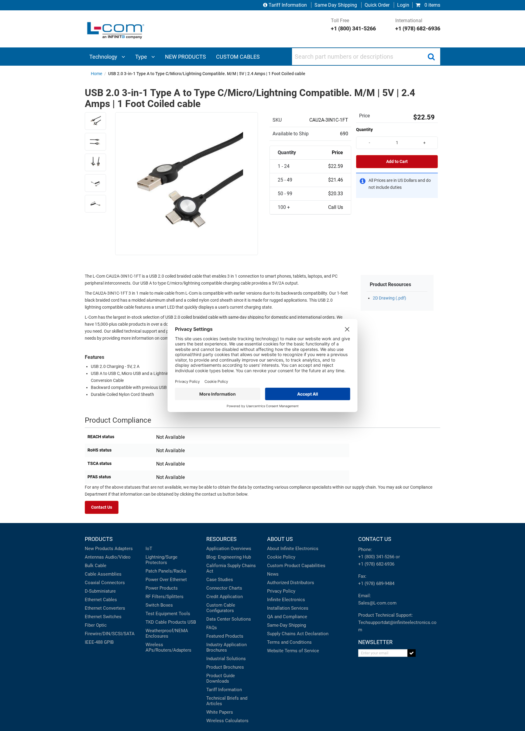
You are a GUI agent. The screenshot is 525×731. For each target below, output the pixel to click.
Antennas (94, 557)
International (417, 25)
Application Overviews (228, 548)
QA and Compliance (287, 616)
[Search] (431, 56)
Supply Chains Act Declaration (297, 633)
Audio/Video (118, 557)
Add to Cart (397, 161)
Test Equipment (161, 613)
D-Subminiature (100, 591)
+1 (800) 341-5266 (376, 557)
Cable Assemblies (103, 574)
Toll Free (353, 25)
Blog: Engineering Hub (228, 557)
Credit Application (224, 596)
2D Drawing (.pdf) (389, 298)
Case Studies (219, 579)
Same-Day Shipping (286, 625)
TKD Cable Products (166, 622)
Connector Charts (224, 588)
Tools (184, 613)
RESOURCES (221, 539)
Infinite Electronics (286, 599)
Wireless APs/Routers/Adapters (168, 647)
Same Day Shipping (335, 5)
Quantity (364, 129)
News (273, 574)
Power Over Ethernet (166, 579)
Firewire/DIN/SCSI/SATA (110, 633)
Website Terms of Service (293, 650)
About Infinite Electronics (292, 548)
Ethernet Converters (105, 608)
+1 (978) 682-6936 (376, 564)
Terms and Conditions (289, 642)
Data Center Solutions (228, 619)
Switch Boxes (159, 605)
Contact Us (101, 507)
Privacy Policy (281, 591)
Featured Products (224, 636)
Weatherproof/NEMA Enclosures (167, 633)
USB (191, 622)
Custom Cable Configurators (220, 607)
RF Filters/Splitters (165, 596)
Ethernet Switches (103, 616)
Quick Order (377, 5)
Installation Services (287, 608)
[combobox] (366, 56)
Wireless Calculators (227, 720)
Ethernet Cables (101, 599)
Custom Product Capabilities (296, 565)
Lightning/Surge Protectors (161, 559)
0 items (431, 5)
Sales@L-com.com (377, 603)
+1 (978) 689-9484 (376, 583)
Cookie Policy (281, 557)
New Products (99, 548)
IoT (149, 548)
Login (403, 5)
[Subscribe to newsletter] (411, 653)
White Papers (219, 712)
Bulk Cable (95, 565)
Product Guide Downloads (220, 678)
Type (141, 57)
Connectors (113, 582)
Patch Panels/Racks (166, 571)
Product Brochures (225, 667)
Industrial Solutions (226, 658)
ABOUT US (280, 539)
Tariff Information (287, 5)
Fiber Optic (96, 625)
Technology (103, 57)
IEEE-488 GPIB (99, 642)
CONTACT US (374, 539)
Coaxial (92, 582)
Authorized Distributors (290, 582)
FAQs (211, 627)
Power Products (162, 588)
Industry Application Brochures (226, 647)
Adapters (124, 548)
